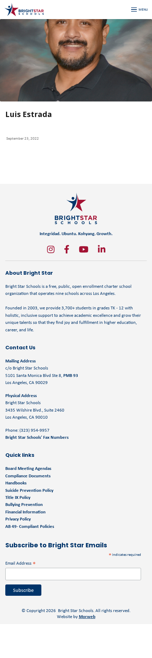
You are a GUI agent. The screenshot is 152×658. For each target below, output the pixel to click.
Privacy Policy (18, 519)
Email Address (20, 563)
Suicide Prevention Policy (29, 490)
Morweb (87, 616)
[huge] (50, 249)
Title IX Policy (18, 497)
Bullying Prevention (24, 504)
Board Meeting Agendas (28, 468)
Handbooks (16, 483)
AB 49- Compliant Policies (29, 526)
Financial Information (25, 512)
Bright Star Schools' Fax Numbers (37, 437)
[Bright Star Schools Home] (76, 208)
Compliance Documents (28, 476)
